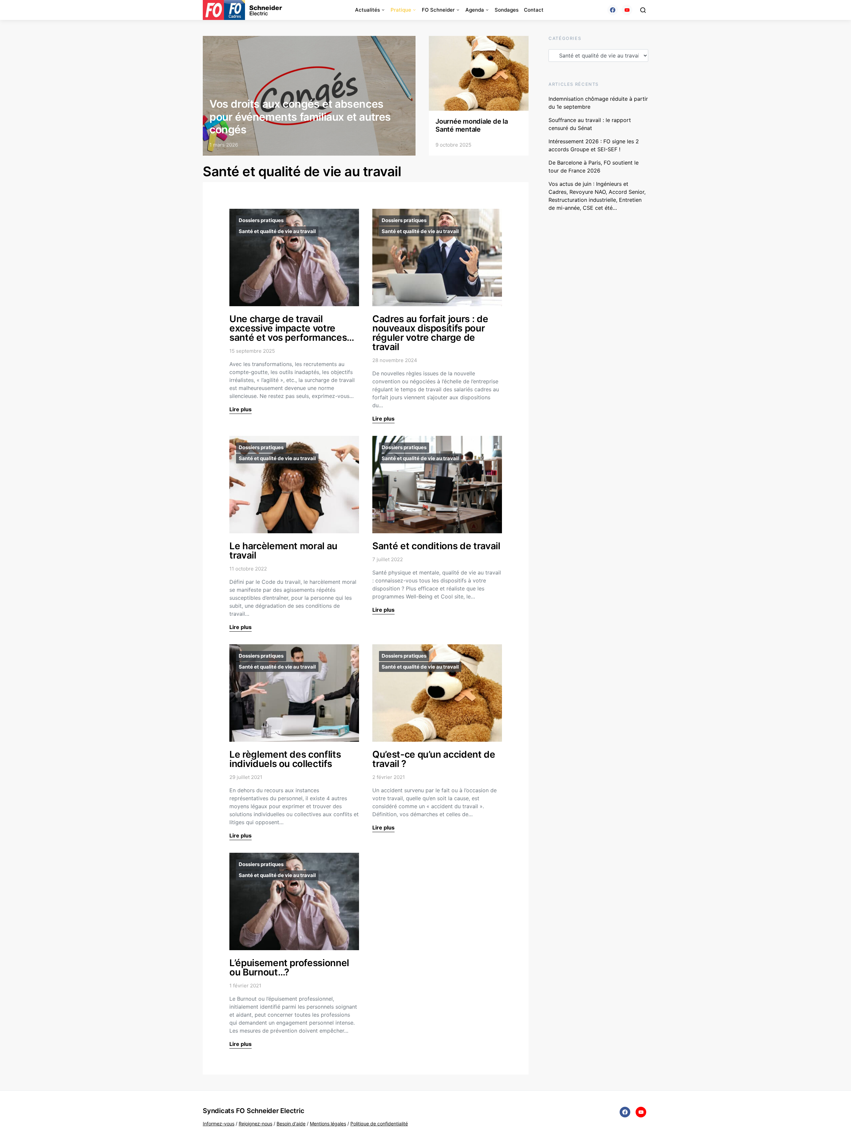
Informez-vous (218, 1123)
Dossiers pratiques (261, 220)
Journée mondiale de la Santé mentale (471, 125)
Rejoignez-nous (255, 1123)
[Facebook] (612, 10)
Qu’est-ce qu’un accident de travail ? (433, 759)
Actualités (367, 10)
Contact (534, 10)
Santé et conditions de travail (436, 546)
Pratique (401, 10)
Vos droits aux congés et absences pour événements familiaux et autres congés (300, 116)
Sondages (507, 10)
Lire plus (240, 409)
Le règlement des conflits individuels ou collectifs (285, 759)
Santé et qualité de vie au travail (277, 231)
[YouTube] (627, 10)
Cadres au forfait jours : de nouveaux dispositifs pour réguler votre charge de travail (430, 332)
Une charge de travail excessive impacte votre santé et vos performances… (291, 328)
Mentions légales (328, 1123)
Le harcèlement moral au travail (283, 550)
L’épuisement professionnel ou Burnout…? (289, 967)
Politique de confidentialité (379, 1123)
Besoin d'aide (291, 1123)
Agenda (474, 10)
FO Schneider (438, 10)
